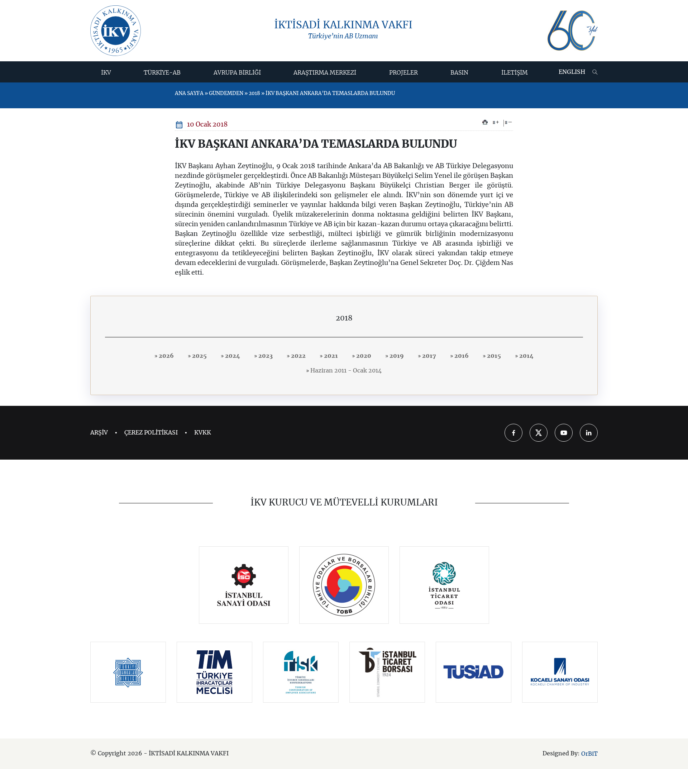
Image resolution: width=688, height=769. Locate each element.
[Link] (244, 585)
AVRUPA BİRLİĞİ (237, 73)
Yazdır (485, 122)
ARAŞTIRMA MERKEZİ (324, 73)
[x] (539, 433)
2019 (396, 356)
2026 (165, 356)
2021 (330, 356)
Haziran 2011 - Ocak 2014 (345, 371)
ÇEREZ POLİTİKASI (151, 433)
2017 (428, 356)
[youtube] (564, 433)
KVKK (202, 433)
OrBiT (589, 754)
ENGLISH (572, 72)
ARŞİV (99, 433)
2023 (265, 356)
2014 (526, 356)
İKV (106, 73)
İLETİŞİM (514, 73)
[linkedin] (589, 433)
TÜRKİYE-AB (162, 73)
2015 (493, 356)
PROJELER (403, 73)
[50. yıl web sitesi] (571, 30)
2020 (363, 356)
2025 (199, 356)
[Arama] (595, 72)
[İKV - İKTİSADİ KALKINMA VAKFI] (115, 30)
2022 (298, 356)
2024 (232, 356)
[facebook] (513, 433)
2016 (461, 356)
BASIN (459, 73)
